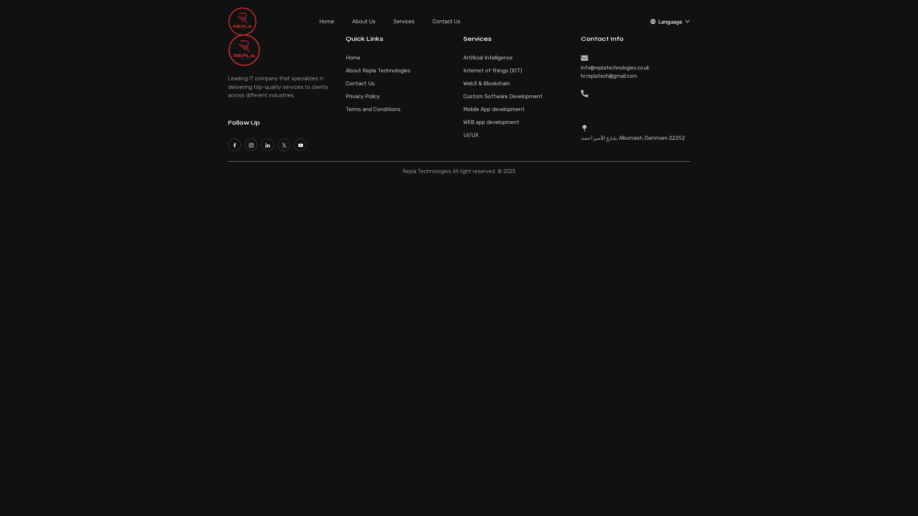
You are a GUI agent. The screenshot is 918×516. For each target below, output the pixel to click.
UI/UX (471, 135)
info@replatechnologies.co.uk (615, 68)
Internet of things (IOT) (492, 70)
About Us (363, 21)
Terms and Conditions (373, 109)
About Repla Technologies (378, 70)
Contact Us (446, 21)
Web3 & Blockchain (486, 83)
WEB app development (491, 122)
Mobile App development (494, 109)
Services (404, 21)
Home (327, 21)
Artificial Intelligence (488, 57)
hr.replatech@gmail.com (609, 76)
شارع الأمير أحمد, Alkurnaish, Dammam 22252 (633, 138)
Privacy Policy (363, 96)
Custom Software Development (503, 96)
